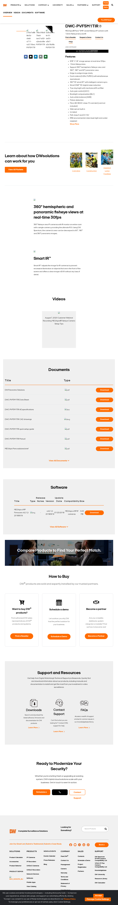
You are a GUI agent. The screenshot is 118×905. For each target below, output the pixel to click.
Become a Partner (96, 636)
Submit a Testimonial (34, 844)
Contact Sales (60, 792)
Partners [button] (81, 5)
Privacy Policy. (70, 899)
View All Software (58, 527)
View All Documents (58, 461)
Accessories (14, 862)
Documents (27, 13)
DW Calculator (100, 883)
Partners (81, 871)
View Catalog (31, 886)
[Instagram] (88, 844)
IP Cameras (31, 857)
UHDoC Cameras (33, 866)
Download (104, 390)
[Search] (112, 5)
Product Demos (16, 871)
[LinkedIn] (83, 844)
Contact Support (77, 793)
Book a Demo (102, 845)
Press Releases (49, 860)
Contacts (81, 856)
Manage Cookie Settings (98, 899)
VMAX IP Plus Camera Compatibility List (101, 865)
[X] (79, 844)
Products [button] (15, 5)
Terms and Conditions (64, 878)
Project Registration (82, 866)
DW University (100, 874)
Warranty (64, 873)
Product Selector (15, 866)
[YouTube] (75, 844)
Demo (106, 7)
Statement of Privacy (65, 885)
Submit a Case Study (53, 844)
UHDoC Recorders (33, 870)
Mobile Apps (31, 882)
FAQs (71, 42)
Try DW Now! (106, 20)
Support (96, 5)
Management (65, 865)
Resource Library (101, 879)
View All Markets (15, 170)
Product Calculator (16, 857)
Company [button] (42, 5)
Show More (74, 124)
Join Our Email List (17, 844)
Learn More (33, 728)
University (58, 5)
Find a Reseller (70, 37)
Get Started (58, 556)
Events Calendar (49, 856)
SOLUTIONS (14, 851)
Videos (17, 13)
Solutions (30, 5)
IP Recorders (31, 862)
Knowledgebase (100, 870)
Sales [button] (69, 5)
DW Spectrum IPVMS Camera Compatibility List (101, 858)
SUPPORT (99, 851)
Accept (98, 896)
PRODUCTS (32, 851)
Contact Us (99, 37)
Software (40, 13)
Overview (7, 13)
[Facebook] (70, 844)
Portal (106, 3)
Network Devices (33, 874)
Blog (45, 864)
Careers (64, 869)
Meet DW (64, 856)
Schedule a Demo (59, 637)
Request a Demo (85, 37)
